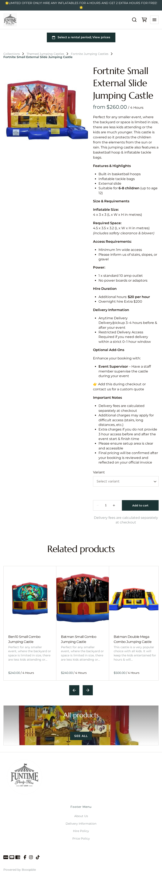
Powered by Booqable (19, 870)
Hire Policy (81, 831)
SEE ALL (81, 736)
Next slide (88, 690)
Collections (11, 53)
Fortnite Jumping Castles (89, 53)
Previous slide (74, 690)
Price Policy (81, 838)
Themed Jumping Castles (45, 53)
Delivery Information (81, 823)
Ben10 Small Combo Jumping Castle (24, 639)
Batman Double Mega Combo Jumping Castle (132, 639)
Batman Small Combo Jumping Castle (78, 639)
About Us (81, 816)
